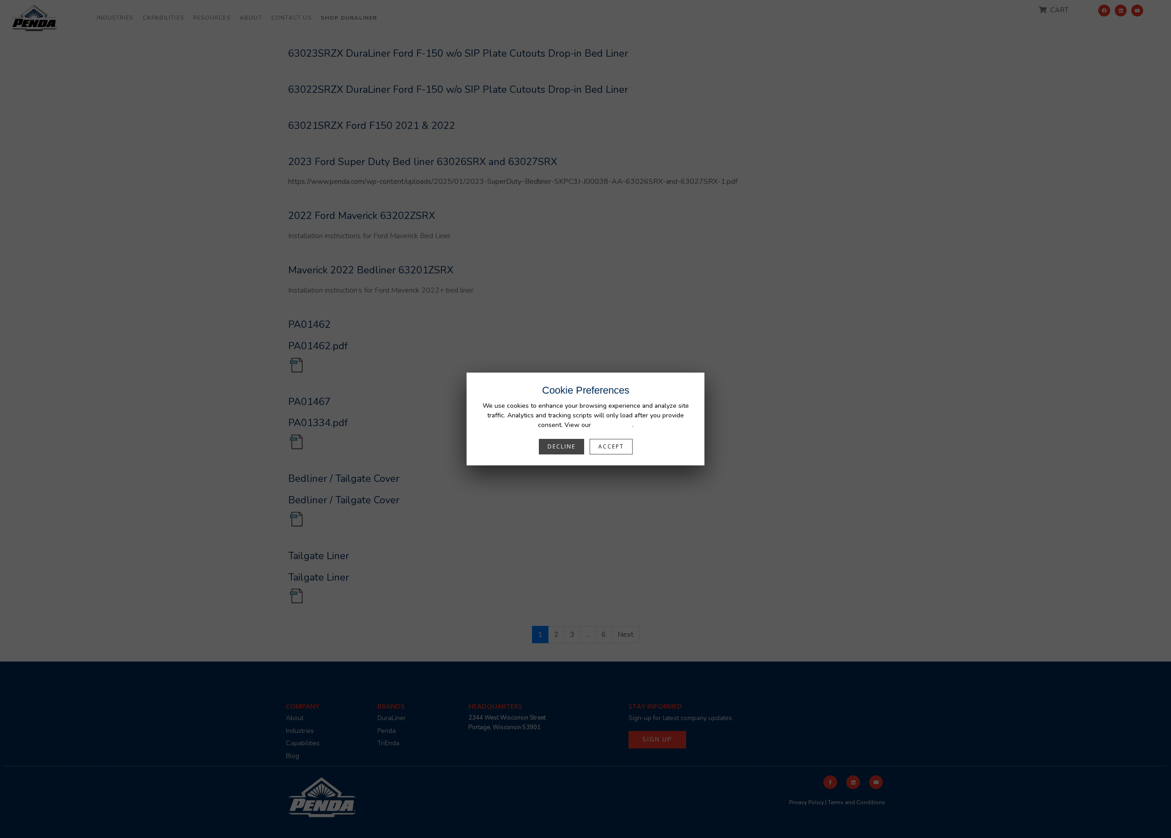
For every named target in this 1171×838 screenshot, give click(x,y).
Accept (611, 446)
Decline (561, 446)
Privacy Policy (612, 425)
